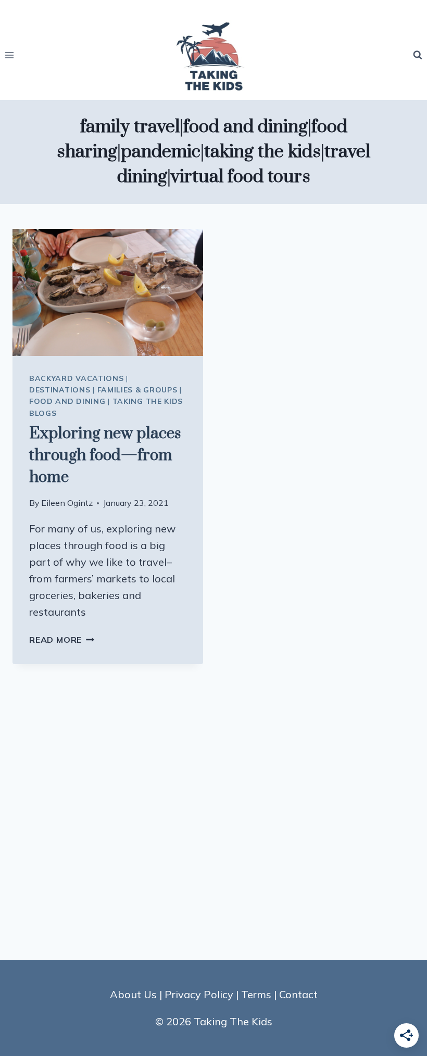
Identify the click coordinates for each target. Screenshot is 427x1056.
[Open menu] (9, 55)
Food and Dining (67, 401)
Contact (298, 994)
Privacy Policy (199, 994)
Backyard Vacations (76, 378)
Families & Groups (137, 390)
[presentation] (107, 292)
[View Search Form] (417, 55)
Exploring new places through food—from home (105, 455)
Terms (256, 994)
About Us (133, 994)
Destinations (59, 390)
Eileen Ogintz (67, 503)
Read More (61, 639)
